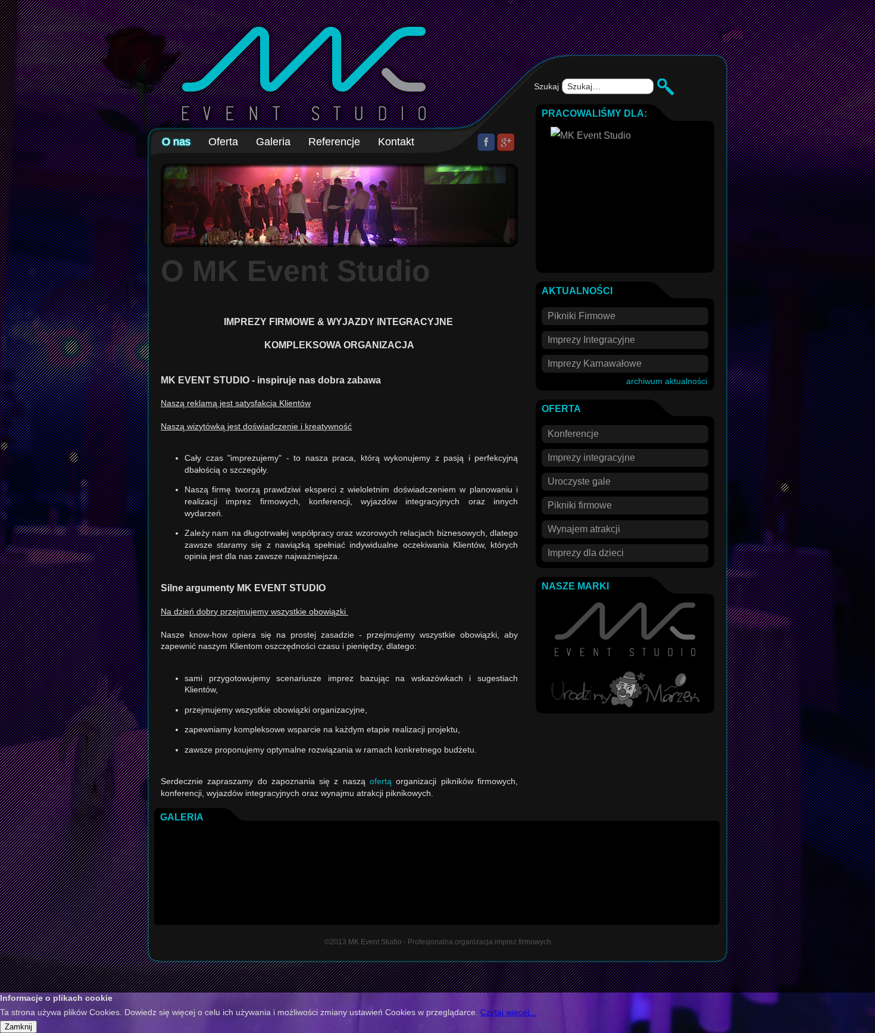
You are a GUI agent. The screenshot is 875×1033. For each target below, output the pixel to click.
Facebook (486, 142)
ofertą (381, 781)
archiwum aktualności (666, 381)
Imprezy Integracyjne (591, 340)
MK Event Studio (625, 629)
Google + (506, 142)
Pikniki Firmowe (581, 316)
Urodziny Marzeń (625, 689)
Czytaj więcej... (508, 1012)
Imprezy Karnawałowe (595, 363)
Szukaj (547, 86)
